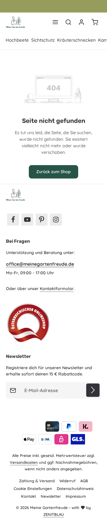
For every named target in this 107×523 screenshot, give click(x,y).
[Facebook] (13, 220)
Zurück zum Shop (53, 171)
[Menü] (55, 22)
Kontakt (28, 496)
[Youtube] (27, 220)
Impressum (76, 496)
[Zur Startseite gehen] (16, 22)
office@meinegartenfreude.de (40, 264)
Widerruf (67, 480)
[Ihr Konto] (81, 22)
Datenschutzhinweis (75, 488)
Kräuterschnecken (76, 40)
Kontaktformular (57, 288)
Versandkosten (24, 462)
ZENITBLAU (53, 514)
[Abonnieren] (93, 390)
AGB (84, 480)
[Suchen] (68, 22)
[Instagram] (56, 220)
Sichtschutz (43, 40)
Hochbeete (17, 40)
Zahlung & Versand (37, 480)
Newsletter (51, 496)
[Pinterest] (42, 220)
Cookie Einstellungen (33, 488)
